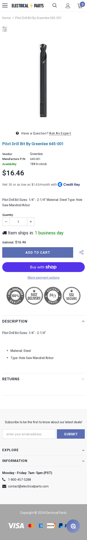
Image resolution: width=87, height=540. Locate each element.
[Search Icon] (54, 5)
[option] (43, 80)
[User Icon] (68, 5)
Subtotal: (8, 242)
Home (6, 18)
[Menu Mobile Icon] (5, 5)
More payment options (44, 277)
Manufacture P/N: (14, 159)
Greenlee (36, 154)
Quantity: (7, 215)
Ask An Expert (60, 133)
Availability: (9, 164)
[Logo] (28, 5)
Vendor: (7, 154)
